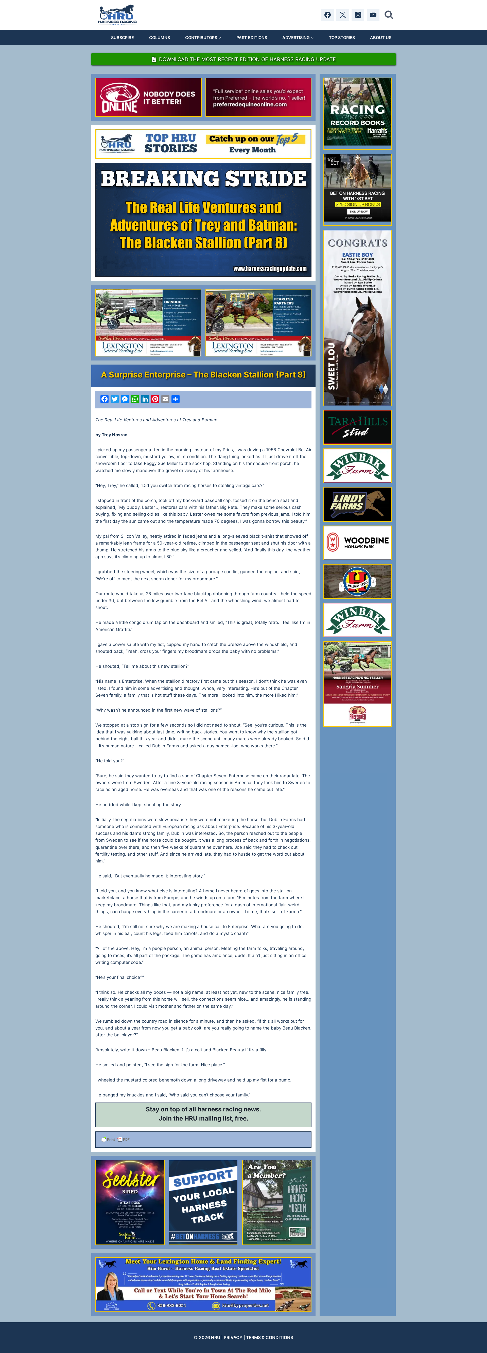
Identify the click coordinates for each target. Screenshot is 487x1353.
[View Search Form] (389, 15)
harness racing (220, 1109)
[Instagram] (358, 15)
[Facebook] (327, 15)
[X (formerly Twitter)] (342, 15)
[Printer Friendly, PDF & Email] (203, 1139)
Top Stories (342, 37)
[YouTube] (373, 15)
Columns (159, 37)
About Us (380, 37)
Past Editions (251, 37)
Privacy (233, 1337)
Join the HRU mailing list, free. (203, 1118)
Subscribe (122, 37)
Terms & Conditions (269, 1337)
